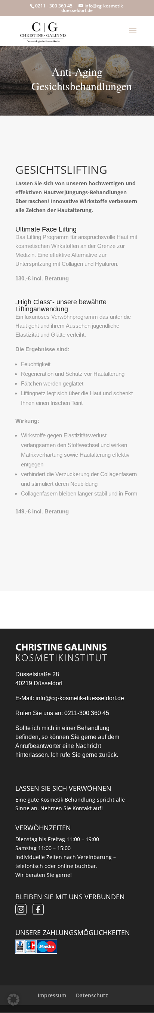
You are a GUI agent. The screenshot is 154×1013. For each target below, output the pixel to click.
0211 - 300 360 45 (54, 6)
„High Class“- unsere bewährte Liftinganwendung (61, 305)
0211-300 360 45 (86, 713)
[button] (13, 999)
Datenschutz (92, 995)
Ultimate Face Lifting (46, 229)
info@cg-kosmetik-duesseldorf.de (80, 698)
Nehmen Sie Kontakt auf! (71, 808)
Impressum (52, 995)
